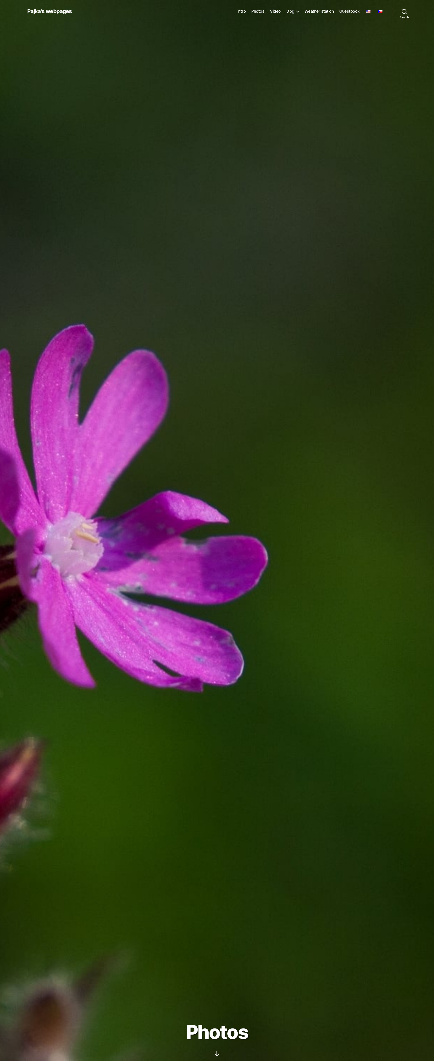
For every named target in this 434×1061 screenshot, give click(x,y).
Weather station (319, 11)
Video (275, 11)
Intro (242, 11)
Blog (290, 11)
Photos (257, 11)
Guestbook (349, 11)
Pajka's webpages (49, 11)
